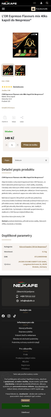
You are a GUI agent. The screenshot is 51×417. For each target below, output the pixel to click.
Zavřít (42, 126)
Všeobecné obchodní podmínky (25, 339)
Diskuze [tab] (18, 160)
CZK (34, 3)
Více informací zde (41, 386)
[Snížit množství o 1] (6, 145)
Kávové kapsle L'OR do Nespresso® (33, 246)
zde (42, 389)
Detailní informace (8, 108)
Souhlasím (25, 406)
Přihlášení (25, 368)
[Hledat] (47, 3)
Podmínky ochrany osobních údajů (25, 342)
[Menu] (3, 9)
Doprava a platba (25, 331)
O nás (25, 354)
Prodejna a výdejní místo (25, 358)
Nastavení (25, 400)
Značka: (6, 90)
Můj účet (25, 361)
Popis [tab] (7, 160)
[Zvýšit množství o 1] (17, 145)
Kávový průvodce (25, 328)
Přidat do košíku (30, 145)
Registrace (25, 365)
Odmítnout (25, 412)
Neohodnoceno (18, 87)
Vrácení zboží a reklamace (25, 335)
